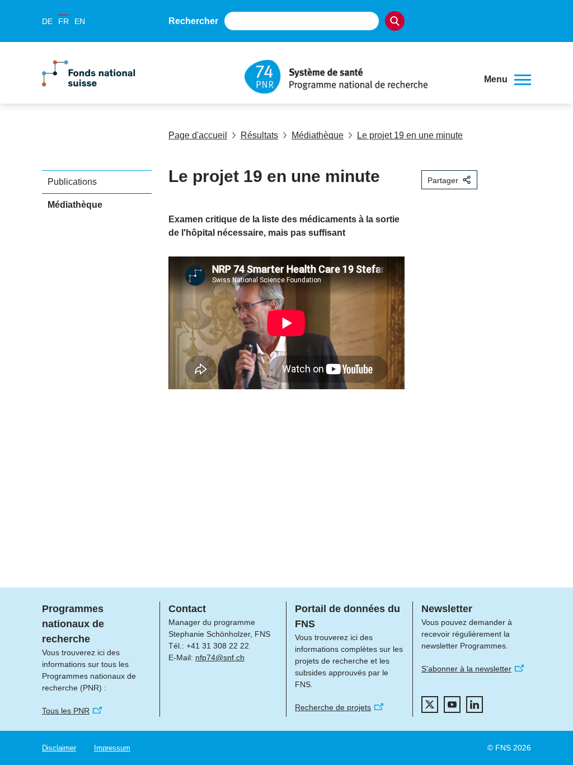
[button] (507, 80)
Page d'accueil (197, 135)
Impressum (112, 748)
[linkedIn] (474, 704)
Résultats (259, 135)
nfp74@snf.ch (220, 657)
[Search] (395, 21)
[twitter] (429, 704)
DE (47, 21)
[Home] (356, 77)
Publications (72, 181)
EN (79, 21)
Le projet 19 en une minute (410, 135)
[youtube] (452, 704)
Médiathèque (318, 135)
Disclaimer (59, 748)
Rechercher (193, 21)
